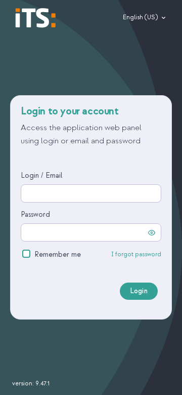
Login (139, 291)
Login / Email (41, 175)
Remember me (57, 254)
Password (35, 214)
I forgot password (136, 255)
